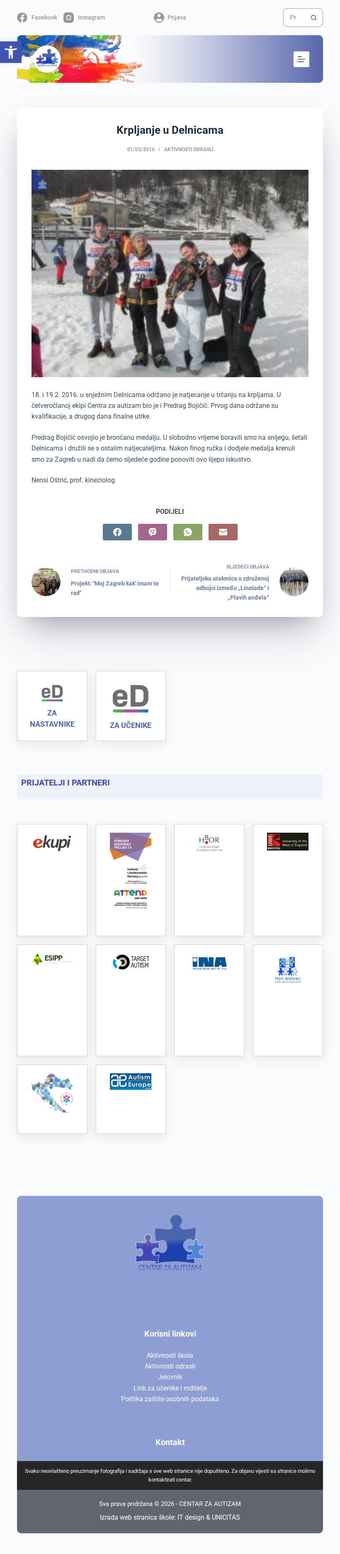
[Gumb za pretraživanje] (313, 17)
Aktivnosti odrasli (188, 149)
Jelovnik (170, 1377)
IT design (190, 1517)
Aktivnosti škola (170, 1355)
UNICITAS (226, 1517)
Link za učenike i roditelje (170, 1388)
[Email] (223, 532)
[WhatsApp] (187, 532)
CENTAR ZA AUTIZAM (210, 1504)
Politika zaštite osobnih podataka (170, 1399)
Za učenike (130, 725)
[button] (11, 52)
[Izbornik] (301, 59)
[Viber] (152, 532)
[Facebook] (117, 532)
